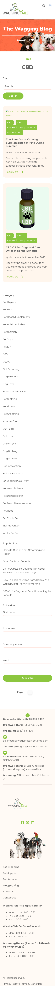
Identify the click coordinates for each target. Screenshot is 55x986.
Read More (12, 172)
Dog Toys (8, 384)
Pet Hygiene (10, 302)
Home (22, 40)
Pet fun (7, 346)
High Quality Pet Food (15, 391)
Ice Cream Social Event (16, 481)
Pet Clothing (10, 399)
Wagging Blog (11, 885)
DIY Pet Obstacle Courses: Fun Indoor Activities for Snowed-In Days (24, 570)
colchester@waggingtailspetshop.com (25, 740)
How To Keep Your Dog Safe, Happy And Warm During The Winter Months (26, 581)
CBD (9, 122)
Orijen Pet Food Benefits (16, 561)
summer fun (14, 132)
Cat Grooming (11, 369)
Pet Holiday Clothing (14, 324)
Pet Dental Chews (13, 488)
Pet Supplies (10, 873)
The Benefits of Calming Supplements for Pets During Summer (25, 143)
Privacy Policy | (12, 984)
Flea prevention (12, 466)
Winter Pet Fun (11, 533)
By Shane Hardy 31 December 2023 (25, 257)
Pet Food (8, 309)
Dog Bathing (10, 451)
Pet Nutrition (10, 332)
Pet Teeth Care (11, 518)
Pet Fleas (8, 510)
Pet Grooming (11, 414)
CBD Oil (21, 122)
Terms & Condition (31, 984)
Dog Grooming (11, 376)
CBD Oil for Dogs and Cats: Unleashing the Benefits (23, 249)
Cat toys (8, 436)
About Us (8, 891)
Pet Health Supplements (21, 127)
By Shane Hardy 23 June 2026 (23, 152)
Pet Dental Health (13, 496)
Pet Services (10, 879)
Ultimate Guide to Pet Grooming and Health (24, 552)
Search (13, 96)
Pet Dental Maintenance (17, 503)
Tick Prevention (11, 525)
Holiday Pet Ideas (13, 473)
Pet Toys (8, 339)
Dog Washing (10, 458)
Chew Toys (9, 443)
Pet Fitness (9, 406)
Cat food (8, 428)
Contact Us (9, 897)
